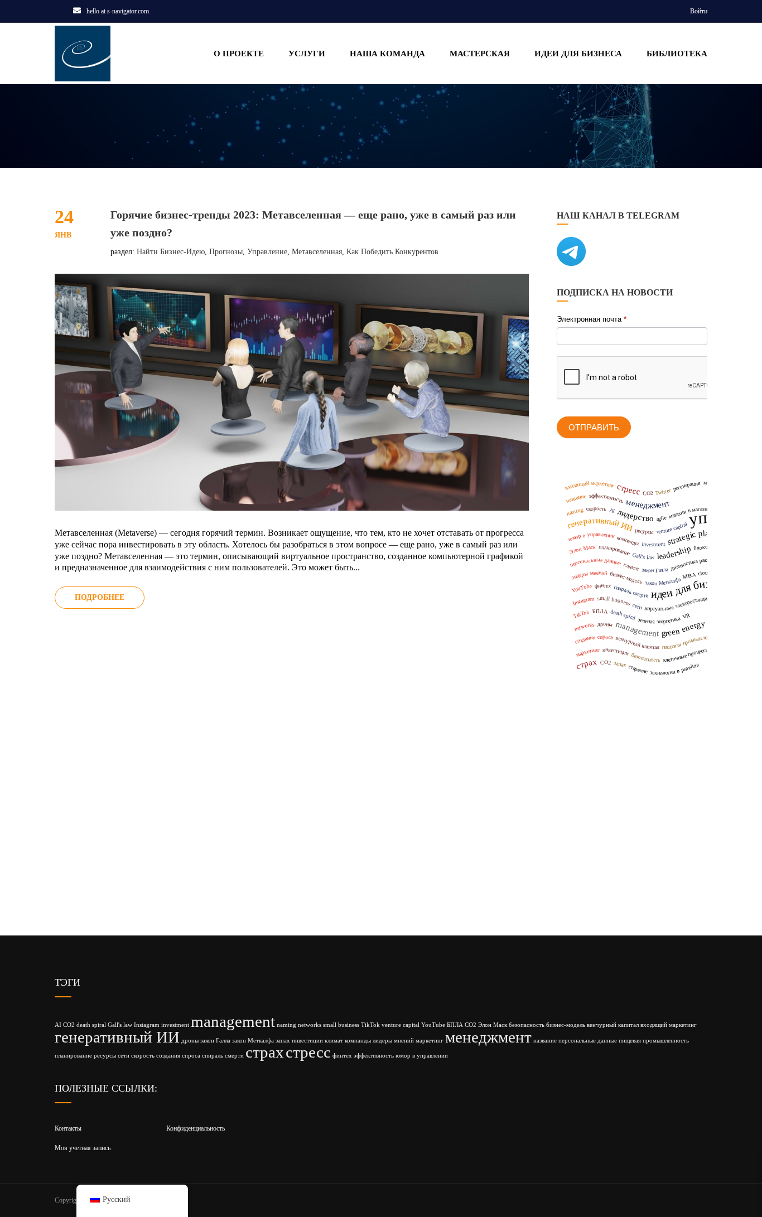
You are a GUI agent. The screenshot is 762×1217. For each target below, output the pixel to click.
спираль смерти (223, 1056)
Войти (698, 11)
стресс (308, 1052)
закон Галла (215, 1040)
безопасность (526, 1025)
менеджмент (488, 1037)
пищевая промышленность (654, 1040)
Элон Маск (492, 1025)
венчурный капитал (613, 1025)
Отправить (593, 427)
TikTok (370, 1025)
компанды (358, 1040)
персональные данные (587, 1040)
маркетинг (429, 1040)
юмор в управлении (422, 1056)
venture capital (400, 1025)
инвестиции (307, 1040)
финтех (342, 1056)
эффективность (374, 1056)
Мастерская (480, 53)
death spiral (91, 1025)
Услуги (306, 53)
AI (58, 1025)
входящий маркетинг (668, 1025)
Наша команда (387, 53)
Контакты (68, 1128)
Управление (267, 252)
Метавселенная (317, 252)
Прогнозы (226, 252)
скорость (143, 1056)
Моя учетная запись (82, 1148)
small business (341, 1025)
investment (175, 1025)
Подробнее (99, 597)
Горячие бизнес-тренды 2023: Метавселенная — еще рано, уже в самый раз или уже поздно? (313, 224)
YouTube (433, 1025)
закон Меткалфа (253, 1040)
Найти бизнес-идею (171, 252)
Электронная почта (591, 319)
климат (334, 1040)
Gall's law (120, 1025)
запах (283, 1040)
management (233, 1021)
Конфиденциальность (195, 1128)
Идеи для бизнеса (578, 53)
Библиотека (677, 53)
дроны (190, 1040)
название (545, 1040)
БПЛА (455, 1025)
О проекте (239, 53)
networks (309, 1025)
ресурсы (105, 1056)
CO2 (69, 1025)
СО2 (470, 1025)
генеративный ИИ (117, 1037)
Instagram (147, 1025)
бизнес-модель (565, 1025)
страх (264, 1052)
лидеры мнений (393, 1040)
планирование (73, 1056)
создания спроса (178, 1056)
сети (123, 1056)
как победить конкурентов (392, 252)
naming (286, 1025)
